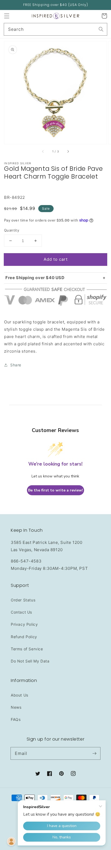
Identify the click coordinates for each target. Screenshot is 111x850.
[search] (55, 29)
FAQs (15, 719)
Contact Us (21, 612)
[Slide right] (68, 152)
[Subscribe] (94, 753)
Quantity (11, 230)
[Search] (101, 29)
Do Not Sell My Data (30, 661)
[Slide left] (43, 152)
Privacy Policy (24, 624)
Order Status (23, 600)
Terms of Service (27, 649)
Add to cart (56, 259)
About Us (19, 695)
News (16, 707)
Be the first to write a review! (55, 490)
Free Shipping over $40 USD (35, 277)
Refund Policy (24, 636)
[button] (7, 16)
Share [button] (15, 365)
